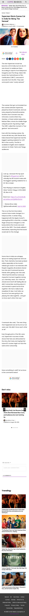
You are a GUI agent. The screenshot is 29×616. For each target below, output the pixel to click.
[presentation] (14, 400)
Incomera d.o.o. (14, 614)
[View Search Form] (26, 2)
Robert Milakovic (10, 24)
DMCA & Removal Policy (19, 602)
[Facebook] (7, 59)
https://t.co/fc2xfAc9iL (18, 197)
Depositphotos (18, 608)
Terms (22, 605)
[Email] (23, 59)
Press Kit (7, 605)
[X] (10, 59)
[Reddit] (18, 59)
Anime (22, 597)
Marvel (7, 597)
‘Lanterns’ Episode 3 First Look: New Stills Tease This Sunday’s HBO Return (14, 568)
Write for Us (20, 600)
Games (13, 600)
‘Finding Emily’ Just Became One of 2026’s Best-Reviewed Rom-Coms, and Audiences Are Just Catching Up (13, 511)
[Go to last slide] (4, 409)
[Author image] (3, 24)
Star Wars (16, 597)
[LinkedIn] (12, 59)
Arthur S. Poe (11, 420)
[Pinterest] (15, 59)
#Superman (15, 176)
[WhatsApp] (20, 59)
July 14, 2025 (21, 206)
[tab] (11, 427)
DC (11, 597)
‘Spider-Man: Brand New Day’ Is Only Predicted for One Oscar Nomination (13, 549)
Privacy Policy (15, 605)
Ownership (9, 608)
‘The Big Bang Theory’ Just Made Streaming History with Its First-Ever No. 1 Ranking (14, 530)
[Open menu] (3, 2)
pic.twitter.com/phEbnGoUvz (12, 199)
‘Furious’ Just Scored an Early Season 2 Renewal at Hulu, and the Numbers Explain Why (13, 587)
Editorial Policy (7, 602)
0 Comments (20, 26)
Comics (7, 600)
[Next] (25, 409)
